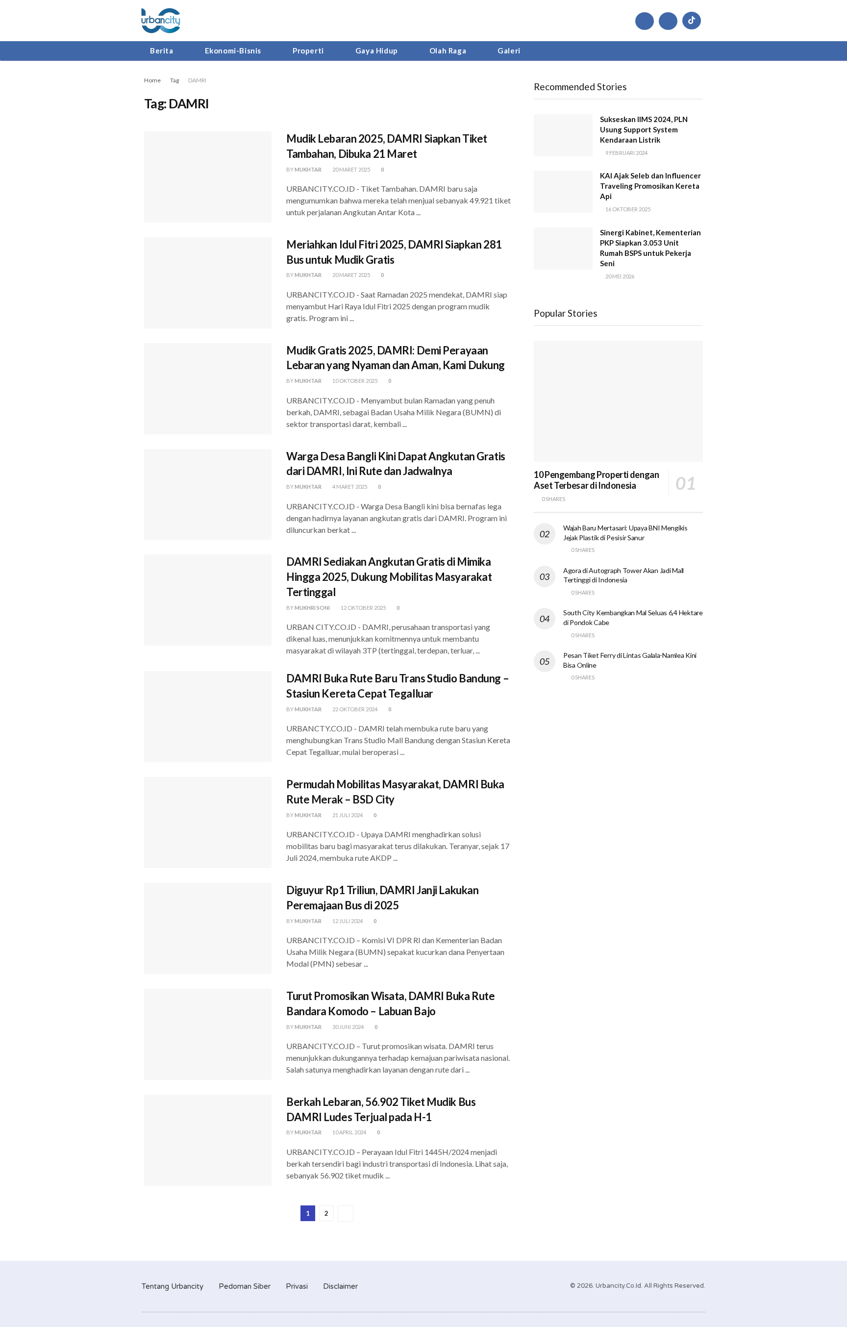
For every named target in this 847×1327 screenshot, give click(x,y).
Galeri (509, 50)
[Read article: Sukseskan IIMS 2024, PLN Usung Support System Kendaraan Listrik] (563, 135)
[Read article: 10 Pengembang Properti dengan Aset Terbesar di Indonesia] (618, 401)
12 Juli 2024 (347, 921)
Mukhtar (308, 169)
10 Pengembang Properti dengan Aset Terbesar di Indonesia (596, 480)
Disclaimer (340, 1286)
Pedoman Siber (245, 1286)
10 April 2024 (348, 1132)
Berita (162, 50)
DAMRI (197, 80)
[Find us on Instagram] (644, 21)
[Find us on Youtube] (668, 21)
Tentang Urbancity (172, 1286)
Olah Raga (447, 50)
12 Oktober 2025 (363, 607)
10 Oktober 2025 (354, 380)
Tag (174, 80)
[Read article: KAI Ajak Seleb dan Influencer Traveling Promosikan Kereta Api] (563, 192)
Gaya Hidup (376, 50)
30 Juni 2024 (347, 1027)
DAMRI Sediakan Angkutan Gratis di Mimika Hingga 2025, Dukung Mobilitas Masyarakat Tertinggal (389, 577)
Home (152, 80)
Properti (308, 50)
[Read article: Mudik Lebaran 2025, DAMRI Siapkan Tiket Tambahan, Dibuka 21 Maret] (208, 177)
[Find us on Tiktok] (691, 20)
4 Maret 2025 (349, 486)
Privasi (297, 1286)
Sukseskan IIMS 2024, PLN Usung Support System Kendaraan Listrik (644, 129)
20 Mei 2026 (619, 276)
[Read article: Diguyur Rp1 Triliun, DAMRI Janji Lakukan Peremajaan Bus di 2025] (208, 928)
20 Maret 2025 (350, 169)
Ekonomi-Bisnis (233, 50)
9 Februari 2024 (626, 153)
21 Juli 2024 (347, 815)
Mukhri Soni (312, 607)
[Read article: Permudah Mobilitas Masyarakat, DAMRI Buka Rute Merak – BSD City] (208, 822)
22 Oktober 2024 (354, 709)
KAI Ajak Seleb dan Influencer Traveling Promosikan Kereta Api (650, 185)
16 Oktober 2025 (627, 209)
